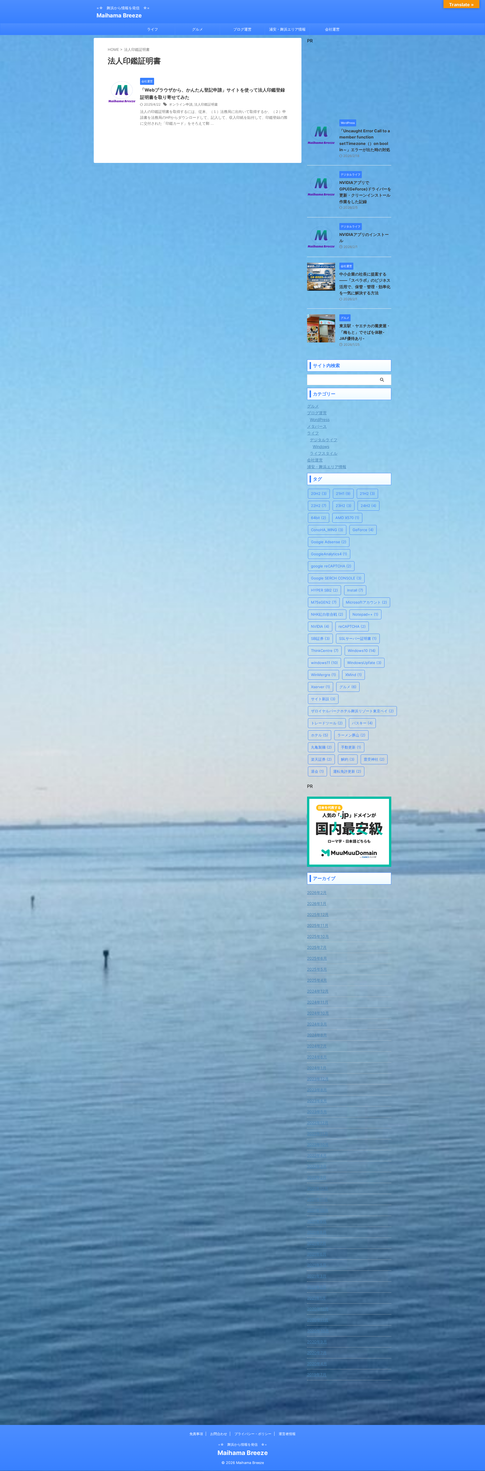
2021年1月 (316, 1297)
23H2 (343, 505)
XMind (353, 674)
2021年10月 (317, 1210)
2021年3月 (316, 1276)
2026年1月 (316, 903)
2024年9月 (317, 1024)
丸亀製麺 (321, 747)
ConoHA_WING (327, 530)
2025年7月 (317, 947)
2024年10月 (318, 1013)
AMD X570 (347, 517)
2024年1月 (316, 1067)
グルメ (197, 29)
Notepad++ (365, 614)
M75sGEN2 (324, 602)
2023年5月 (317, 1111)
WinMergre (323, 674)
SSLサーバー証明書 (358, 638)
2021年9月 (316, 1221)
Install (355, 590)
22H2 (318, 505)
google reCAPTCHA (331, 566)
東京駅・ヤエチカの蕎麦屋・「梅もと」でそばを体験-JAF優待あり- (364, 332)
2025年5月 (317, 969)
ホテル (319, 735)
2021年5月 (316, 1265)
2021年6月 (316, 1254)
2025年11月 (317, 925)
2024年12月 (318, 991)
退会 (317, 771)
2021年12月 (317, 1188)
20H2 (319, 493)
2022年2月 (316, 1177)
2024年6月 (317, 1056)
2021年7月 (316, 1243)
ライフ (152, 29)
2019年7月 (316, 1374)
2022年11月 (317, 1133)
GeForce (363, 530)
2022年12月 (317, 1122)
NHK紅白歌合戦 (327, 614)
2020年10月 (318, 1330)
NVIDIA (320, 626)
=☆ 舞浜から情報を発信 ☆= (242, 1444)
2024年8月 (317, 1035)
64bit (318, 517)
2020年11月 (317, 1319)
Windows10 (362, 650)
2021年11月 (317, 1199)
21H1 (343, 493)
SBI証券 (320, 638)
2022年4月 (317, 1155)
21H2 (367, 493)
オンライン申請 (181, 104)
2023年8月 (317, 1089)
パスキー (362, 723)
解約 (347, 759)
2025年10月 (318, 936)
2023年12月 (318, 1078)
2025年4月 (317, 980)
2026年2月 (317, 892)
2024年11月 (317, 1002)
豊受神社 (374, 759)
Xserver (320, 687)
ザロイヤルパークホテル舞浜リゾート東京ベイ (352, 711)
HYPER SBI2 (324, 590)
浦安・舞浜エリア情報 (287, 29)
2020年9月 (317, 1341)
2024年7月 (317, 1045)
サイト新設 (323, 699)
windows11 (324, 662)
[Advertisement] (349, 79)
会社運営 (332, 29)
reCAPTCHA (352, 626)
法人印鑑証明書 (206, 104)
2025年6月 (317, 958)
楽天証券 (321, 759)
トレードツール (327, 723)
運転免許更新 (347, 771)
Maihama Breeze (119, 15)
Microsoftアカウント (366, 602)
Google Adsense (328, 542)
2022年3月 (317, 1166)
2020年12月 (318, 1308)
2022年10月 (318, 1144)
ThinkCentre (324, 650)
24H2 (368, 505)
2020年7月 (317, 1352)
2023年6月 (317, 1100)
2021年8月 (316, 1232)
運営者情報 (287, 1434)
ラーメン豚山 (351, 735)
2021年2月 (316, 1286)
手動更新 (351, 747)
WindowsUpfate (364, 662)
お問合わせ (218, 1434)
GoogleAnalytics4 (329, 554)
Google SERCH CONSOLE (336, 578)
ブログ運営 (242, 29)
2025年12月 (318, 914)
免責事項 (196, 1434)
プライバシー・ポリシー (252, 1434)
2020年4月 (317, 1363)
